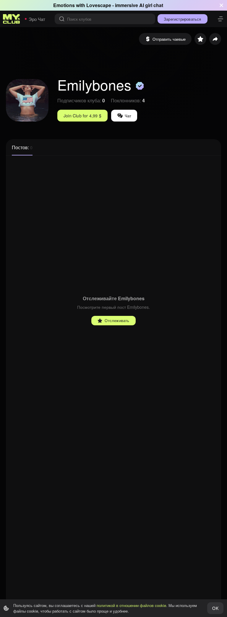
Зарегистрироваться (182, 19)
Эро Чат (37, 19)
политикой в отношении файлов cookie (131, 605)
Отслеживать (117, 320)
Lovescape (98, 5)
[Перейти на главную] (11, 19)
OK (215, 608)
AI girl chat (151, 5)
